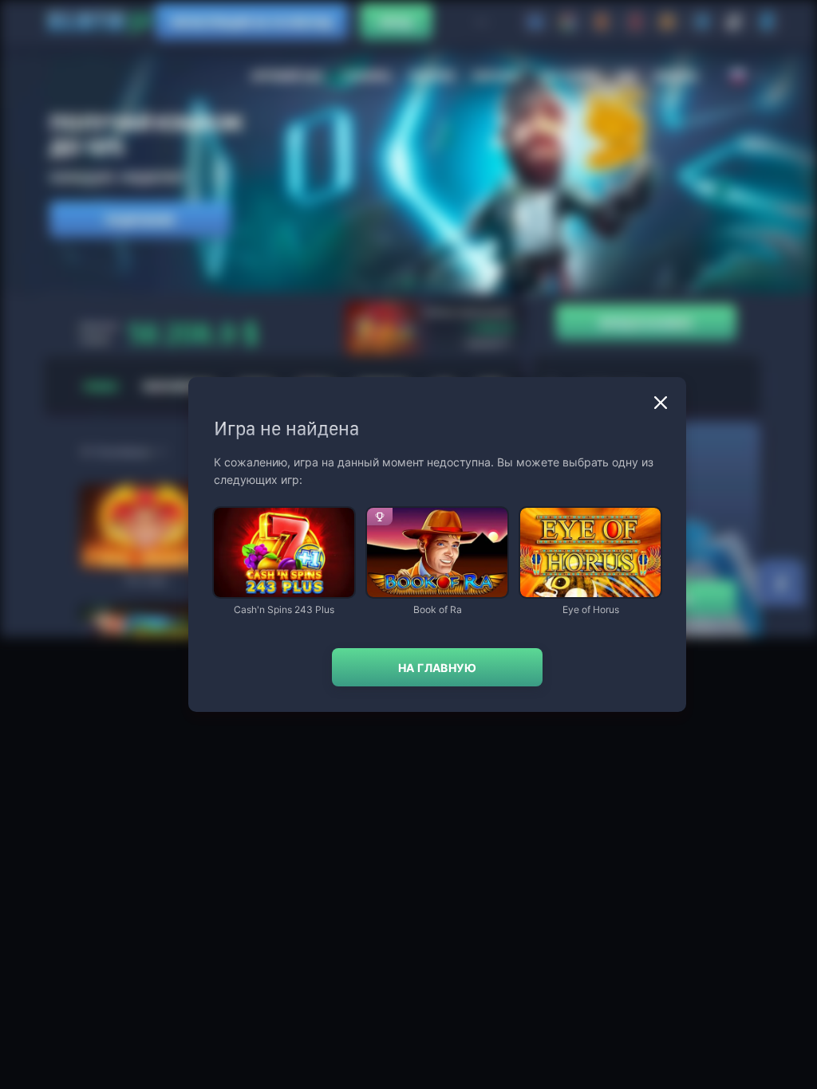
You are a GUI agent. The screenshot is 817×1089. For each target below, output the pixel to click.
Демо (239, 509)
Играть (284, 589)
